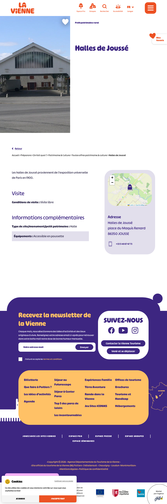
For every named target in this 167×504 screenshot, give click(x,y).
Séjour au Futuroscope (62, 382)
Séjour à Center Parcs (64, 394)
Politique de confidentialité (93, 469)
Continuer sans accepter (63, 481)
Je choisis (20, 498)
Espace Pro (75, 436)
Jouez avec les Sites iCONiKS (39, 436)
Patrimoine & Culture (59, 155)
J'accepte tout (58, 498)
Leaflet (131, 205)
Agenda (29, 401)
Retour (18, 148)
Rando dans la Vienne (94, 396)
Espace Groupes (134, 436)
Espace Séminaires (84, 441)
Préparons (26, 155)
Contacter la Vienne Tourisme (123, 343)
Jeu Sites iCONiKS (96, 406)
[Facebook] (111, 331)
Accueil (15, 155)
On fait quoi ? (40, 155)
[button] (130, 187)
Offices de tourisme (128, 380)
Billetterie (31, 380)
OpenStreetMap (140, 205)
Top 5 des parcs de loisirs (66, 405)
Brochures (122, 387)
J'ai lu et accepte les (43, 359)
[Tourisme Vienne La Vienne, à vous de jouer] (27, 8)
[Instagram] (135, 331)
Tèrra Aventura (95, 387)
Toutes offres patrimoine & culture (89, 155)
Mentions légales (69, 469)
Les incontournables (68, 415)
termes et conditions (52, 359)
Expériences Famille (98, 380)
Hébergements (125, 406)
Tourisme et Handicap (123, 396)
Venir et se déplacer (123, 351)
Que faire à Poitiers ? (38, 387)
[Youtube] (123, 331)
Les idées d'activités (37, 394)
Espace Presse (103, 436)
